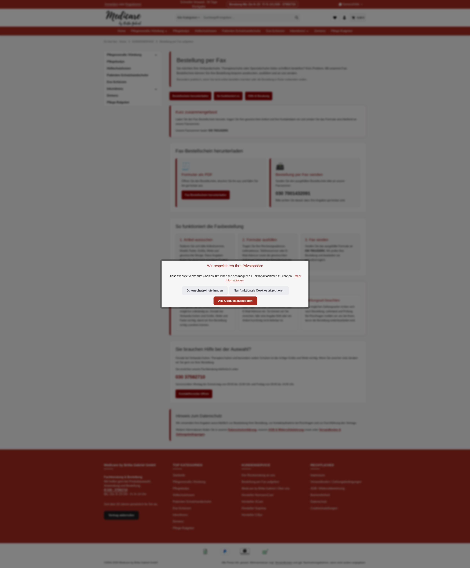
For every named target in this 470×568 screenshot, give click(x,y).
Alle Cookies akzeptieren (235, 300)
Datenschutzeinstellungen (205, 290)
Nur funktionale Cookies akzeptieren (259, 290)
